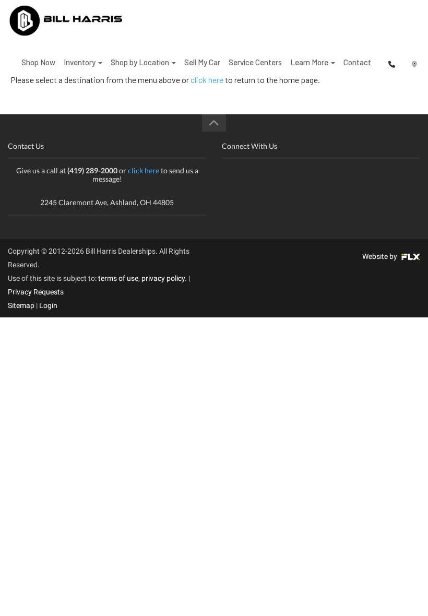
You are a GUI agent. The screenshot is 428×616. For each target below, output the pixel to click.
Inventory (80, 62)
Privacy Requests (36, 292)
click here (143, 170)
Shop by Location (141, 62)
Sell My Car (202, 62)
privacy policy (163, 278)
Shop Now (38, 62)
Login (48, 305)
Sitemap (21, 305)
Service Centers (255, 62)
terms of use (118, 278)
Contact (357, 62)
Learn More (310, 62)
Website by (380, 256)
